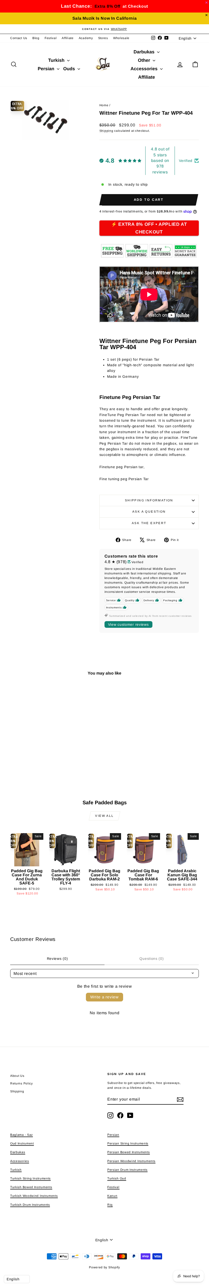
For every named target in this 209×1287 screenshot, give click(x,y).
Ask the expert (149, 523)
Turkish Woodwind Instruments (34, 1196)
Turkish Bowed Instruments (31, 1187)
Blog (36, 38)
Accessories (144, 68)
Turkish (57, 60)
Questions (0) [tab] (151, 959)
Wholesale (121, 38)
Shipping (106, 131)
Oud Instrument (22, 1143)
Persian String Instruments (127, 1143)
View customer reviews (128, 624)
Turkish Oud (116, 1178)
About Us (17, 1076)
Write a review (104, 997)
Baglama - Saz (21, 1135)
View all (104, 816)
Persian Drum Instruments (127, 1170)
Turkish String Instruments (30, 1178)
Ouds (69, 68)
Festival (51, 38)
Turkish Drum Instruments (30, 1205)
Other (144, 60)
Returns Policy (21, 1083)
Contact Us (18, 38)
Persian (47, 68)
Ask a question (149, 511)
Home (104, 105)
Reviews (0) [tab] (57, 959)
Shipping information (149, 500)
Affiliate (67, 38)
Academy (86, 38)
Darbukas (145, 51)
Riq (110, 1205)
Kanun (112, 1196)
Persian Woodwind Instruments (131, 1161)
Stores (103, 38)
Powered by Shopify (104, 1267)
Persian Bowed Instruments (128, 1152)
